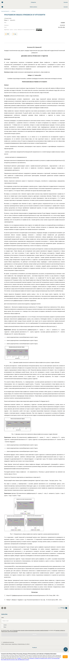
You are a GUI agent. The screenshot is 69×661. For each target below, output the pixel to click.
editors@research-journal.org (8, 642)
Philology (13, 11)
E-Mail (2, 617)
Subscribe (34, 634)
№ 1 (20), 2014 (61, 27)
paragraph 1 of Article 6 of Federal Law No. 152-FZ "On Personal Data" (44, 658)
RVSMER (63, 22)
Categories (33, 2)
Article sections (33, 6)
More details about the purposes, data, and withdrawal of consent (15, 659)
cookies (19, 658)
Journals (66, 2)
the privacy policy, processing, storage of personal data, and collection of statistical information (31, 630)
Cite (15, 34)
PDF (8, 34)
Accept (65, 656)
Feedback (34, 647)
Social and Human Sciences (5, 11)
